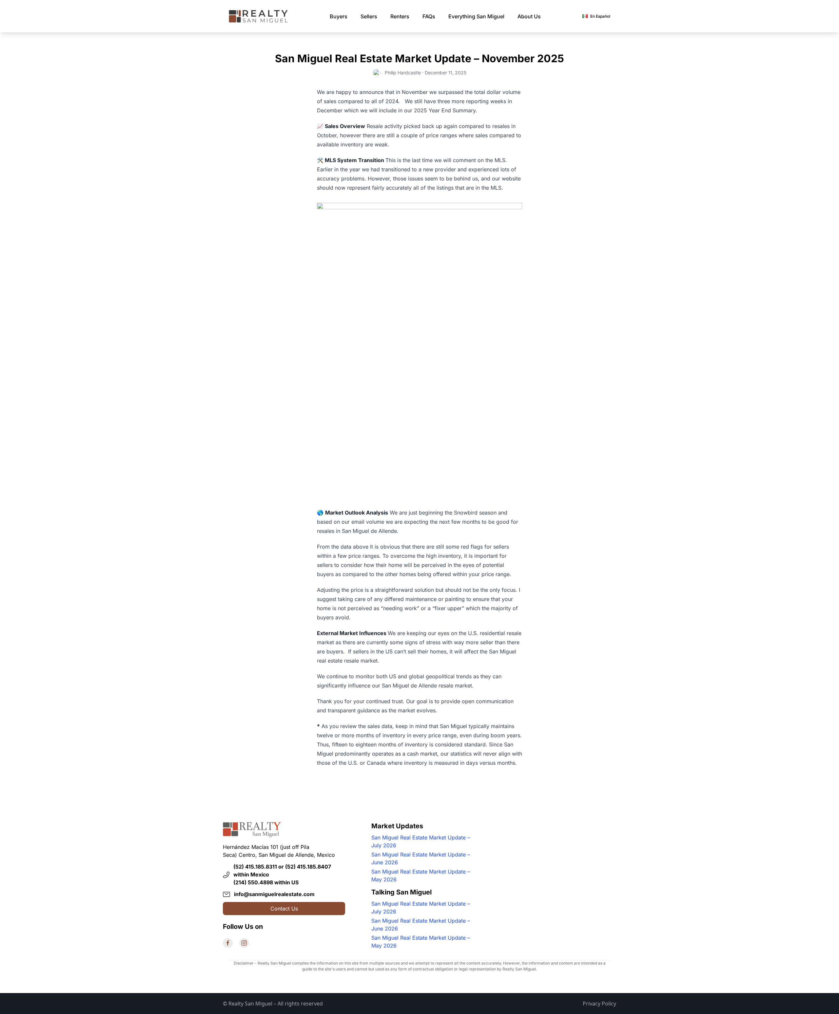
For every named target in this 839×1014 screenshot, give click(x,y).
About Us (529, 16)
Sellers (369, 16)
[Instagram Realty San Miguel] (244, 943)
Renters (399, 16)
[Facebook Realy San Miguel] (228, 943)
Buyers (338, 16)
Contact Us (284, 908)
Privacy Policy (599, 1003)
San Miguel (476, 16)
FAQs (428, 16)
